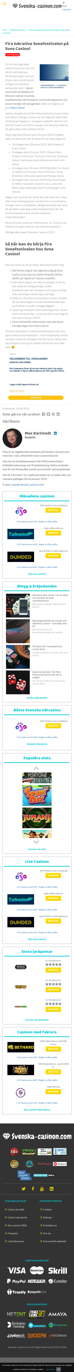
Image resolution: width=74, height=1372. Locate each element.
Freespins (13, 1233)
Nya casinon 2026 (17, 1225)
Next (36, 842)
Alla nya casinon (37, 573)
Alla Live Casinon (37, 939)
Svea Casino (17, 107)
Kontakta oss (50, 1225)
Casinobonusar (16, 1241)
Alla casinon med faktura (37, 1109)
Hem (5, 30)
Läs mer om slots (37, 849)
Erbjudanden (17, 30)
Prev (36, 768)
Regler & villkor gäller (48, 521)
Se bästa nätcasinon (37, 743)
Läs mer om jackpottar (37, 1019)
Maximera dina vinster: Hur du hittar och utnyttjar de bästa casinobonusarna (50, 598)
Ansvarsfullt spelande (54, 1241)
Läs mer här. (50, 1369)
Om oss (47, 1233)
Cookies (47, 1209)
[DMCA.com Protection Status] (44, 1175)
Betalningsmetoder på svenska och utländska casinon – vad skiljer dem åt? (49, 623)
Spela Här (53, 509)
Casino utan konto (17, 1217)
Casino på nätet (16, 1209)
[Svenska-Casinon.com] (37, 6)
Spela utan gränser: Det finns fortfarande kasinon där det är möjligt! (47, 674)
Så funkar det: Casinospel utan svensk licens (47, 647)
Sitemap (47, 1217)
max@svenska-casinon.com (28, 484)
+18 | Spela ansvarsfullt (26, 521)
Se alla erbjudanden (37, 697)
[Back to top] (69, 1358)
